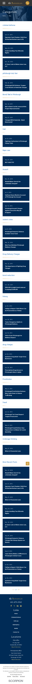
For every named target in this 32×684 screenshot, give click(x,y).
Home (16, 614)
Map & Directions (16, 647)
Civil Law (16, 621)
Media (16, 628)
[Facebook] (11, 606)
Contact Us (16, 632)
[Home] (15, 3)
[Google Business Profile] (21, 606)
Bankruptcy (16, 625)
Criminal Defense (16, 617)
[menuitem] (9, 676)
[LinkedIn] (17, 606)
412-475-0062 (16, 602)
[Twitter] (14, 606)
